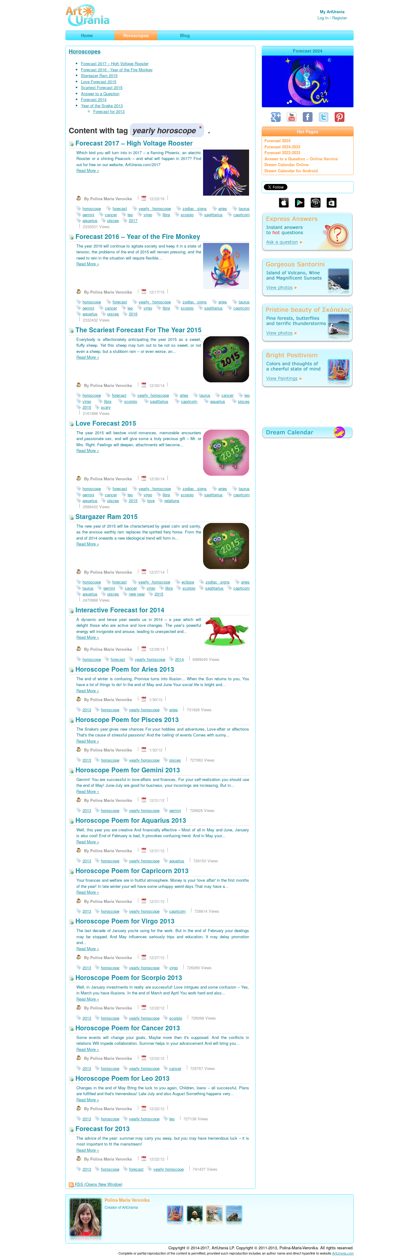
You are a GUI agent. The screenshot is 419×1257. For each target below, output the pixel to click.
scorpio (187, 214)
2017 (133, 220)
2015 (87, 407)
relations (171, 500)
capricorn (241, 214)
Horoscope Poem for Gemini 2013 (127, 769)
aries (222, 208)
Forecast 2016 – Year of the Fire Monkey (137, 236)
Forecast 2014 (93, 99)
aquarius (90, 220)
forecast (120, 208)
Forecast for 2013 (109, 111)
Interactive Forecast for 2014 (119, 609)
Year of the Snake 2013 (102, 105)
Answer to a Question (100, 93)
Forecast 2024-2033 (282, 147)
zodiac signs (195, 208)
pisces (113, 220)
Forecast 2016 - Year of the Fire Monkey (117, 69)
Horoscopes (85, 51)
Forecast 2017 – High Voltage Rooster (114, 63)
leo (130, 214)
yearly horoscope (155, 208)
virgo (148, 214)
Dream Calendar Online (286, 164)
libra (166, 214)
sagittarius (213, 214)
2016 (133, 314)
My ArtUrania (332, 11)
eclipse (188, 582)
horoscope (92, 208)
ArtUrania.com (343, 1253)
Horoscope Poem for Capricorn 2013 (131, 870)
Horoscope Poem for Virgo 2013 (124, 920)
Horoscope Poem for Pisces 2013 (126, 719)
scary (106, 407)
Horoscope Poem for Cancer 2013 (127, 1027)
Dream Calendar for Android (291, 171)
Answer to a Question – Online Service (301, 159)
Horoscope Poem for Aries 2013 (124, 668)
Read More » (87, 170)
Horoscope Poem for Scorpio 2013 (128, 977)
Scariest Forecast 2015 (101, 87)
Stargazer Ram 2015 (99, 75)
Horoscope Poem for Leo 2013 (122, 1078)
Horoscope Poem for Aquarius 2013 (130, 820)
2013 (87, 709)
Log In (323, 18)
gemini (88, 214)
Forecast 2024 (277, 140)
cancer (111, 214)
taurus (244, 208)
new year (137, 594)
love (151, 500)
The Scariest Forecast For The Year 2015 (138, 329)
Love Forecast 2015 (98, 81)
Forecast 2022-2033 (282, 152)
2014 (179, 659)
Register (339, 18)
